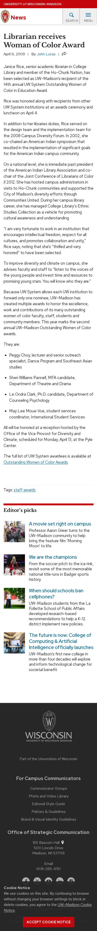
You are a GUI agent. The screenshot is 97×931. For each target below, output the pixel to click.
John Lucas (46, 54)
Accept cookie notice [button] (49, 922)
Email (48, 863)
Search (71, 21)
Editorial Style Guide (48, 804)
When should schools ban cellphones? (56, 593)
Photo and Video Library (49, 796)
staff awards (25, 489)
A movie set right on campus (60, 524)
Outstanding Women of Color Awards (36, 462)
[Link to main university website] (48, 726)
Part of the (48, 759)
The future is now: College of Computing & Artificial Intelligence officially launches (61, 641)
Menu (88, 21)
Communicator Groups (48, 788)
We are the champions (53, 557)
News (17, 17)
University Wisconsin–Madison (32, 4)
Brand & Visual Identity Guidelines (48, 819)
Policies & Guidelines (49, 811)
